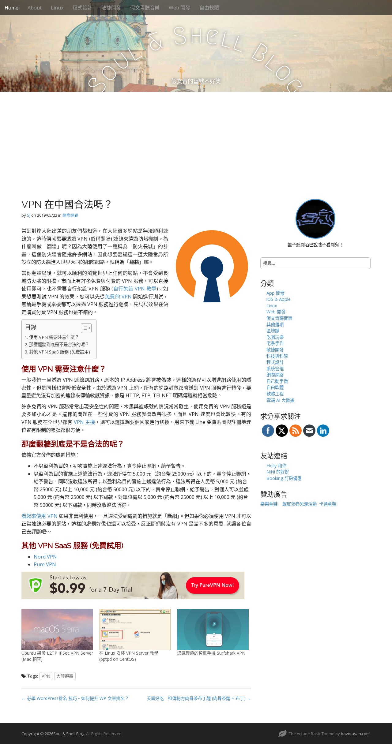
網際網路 (70, 215)
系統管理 (275, 369)
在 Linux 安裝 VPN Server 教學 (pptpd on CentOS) (128, 656)
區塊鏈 (272, 331)
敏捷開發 (111, 7)
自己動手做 (277, 381)
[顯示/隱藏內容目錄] (83, 328)
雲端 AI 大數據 (280, 400)
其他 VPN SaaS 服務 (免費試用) (59, 352)
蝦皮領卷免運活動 (299, 504)
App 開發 (275, 293)
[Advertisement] (196, 138)
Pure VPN (45, 564)
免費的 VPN (118, 296)
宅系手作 (275, 343)
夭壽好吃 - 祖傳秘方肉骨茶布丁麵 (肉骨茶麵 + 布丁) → (199, 698)
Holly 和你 (276, 466)
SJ (28, 215)
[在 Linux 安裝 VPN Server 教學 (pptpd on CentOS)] (135, 629)
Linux (57, 7)
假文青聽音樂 (145, 7)
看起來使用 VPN (39, 516)
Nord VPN (45, 556)
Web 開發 (179, 7)
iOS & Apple (278, 299)
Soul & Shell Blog (68, 733)
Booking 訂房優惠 (284, 478)
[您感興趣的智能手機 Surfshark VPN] (213, 629)
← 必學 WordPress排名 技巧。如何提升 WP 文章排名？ (75, 698)
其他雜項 (275, 324)
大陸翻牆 (65, 676)
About (35, 7)
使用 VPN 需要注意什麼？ (54, 337)
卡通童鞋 (327, 504)
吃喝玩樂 (275, 337)
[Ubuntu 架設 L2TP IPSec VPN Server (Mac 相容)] (57, 629)
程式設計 (82, 7)
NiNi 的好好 (277, 472)
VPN (46, 676)
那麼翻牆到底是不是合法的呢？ (59, 344)
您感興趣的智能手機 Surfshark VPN (211, 653)
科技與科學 (277, 356)
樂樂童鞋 (268, 504)
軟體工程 (275, 394)
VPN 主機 (84, 422)
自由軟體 (209, 7)
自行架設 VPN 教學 (134, 288)
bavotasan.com (355, 733)
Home (11, 7)
